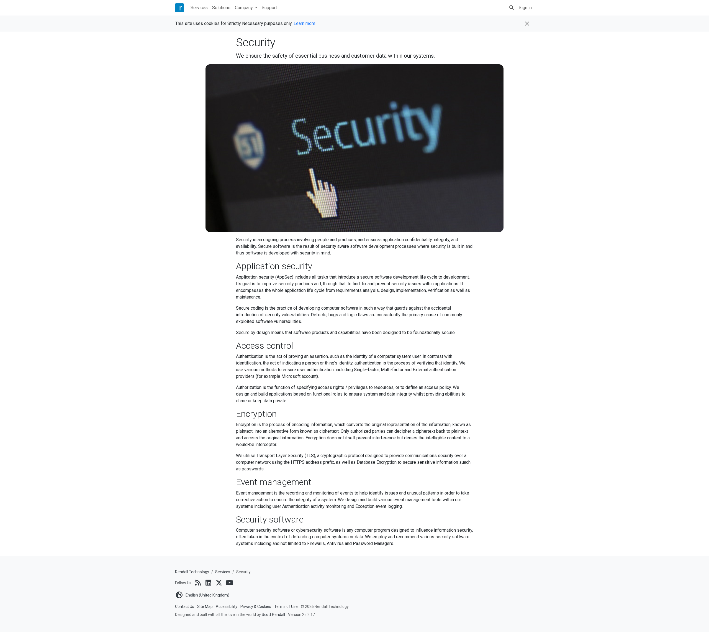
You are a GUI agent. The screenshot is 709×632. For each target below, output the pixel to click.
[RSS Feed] (198, 582)
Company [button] (244, 7)
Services (199, 7)
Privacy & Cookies (255, 606)
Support (269, 7)
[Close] (527, 23)
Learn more (304, 23)
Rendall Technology (192, 572)
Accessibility (226, 606)
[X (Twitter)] (219, 582)
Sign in (525, 7)
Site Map (205, 606)
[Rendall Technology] (179, 7)
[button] (512, 7)
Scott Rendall (273, 614)
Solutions (221, 7)
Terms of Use (286, 606)
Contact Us (184, 606)
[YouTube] (229, 582)
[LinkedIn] (208, 582)
